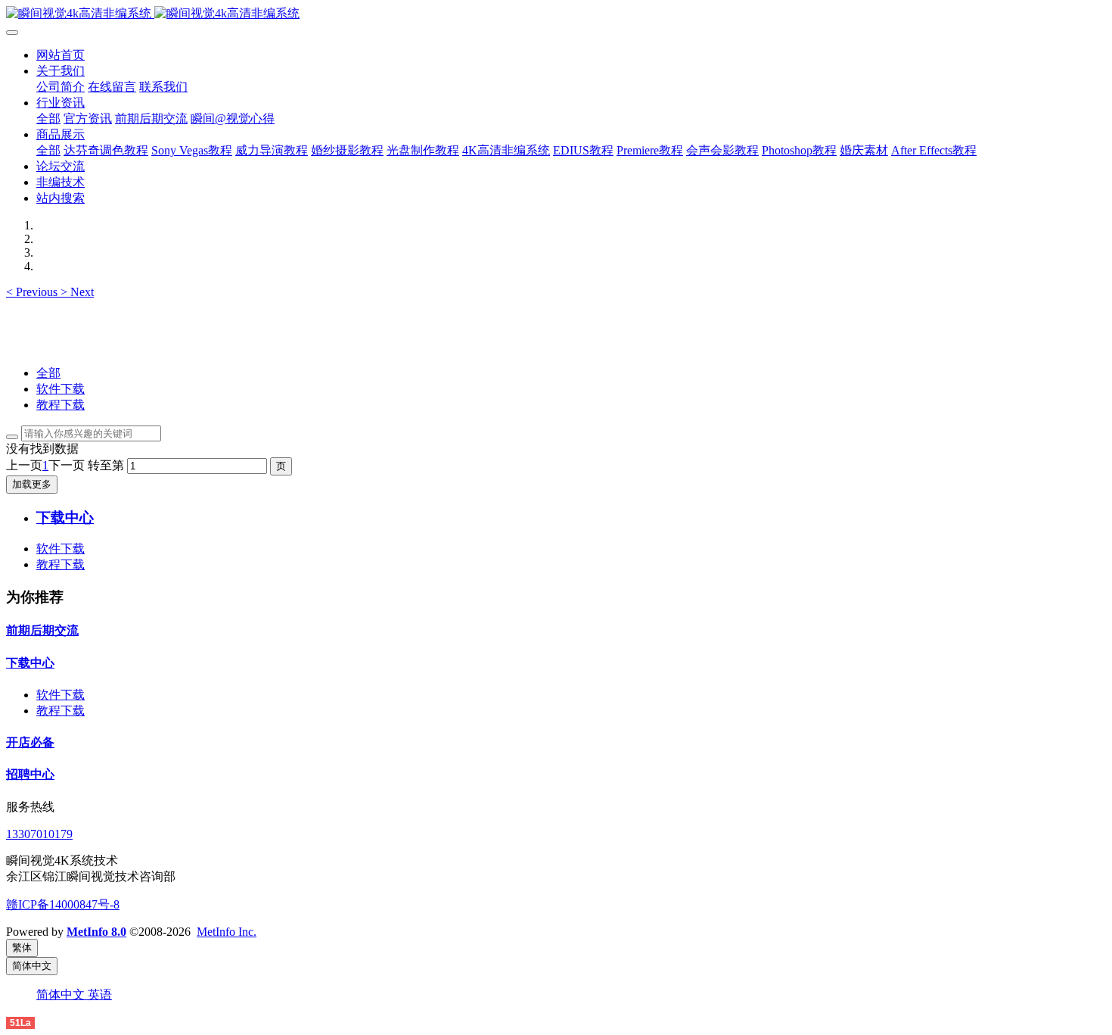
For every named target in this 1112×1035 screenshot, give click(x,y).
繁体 (22, 947)
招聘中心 (30, 774)
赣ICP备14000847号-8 (63, 904)
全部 (48, 118)
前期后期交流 (42, 630)
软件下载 (60, 388)
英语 (100, 994)
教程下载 (60, 404)
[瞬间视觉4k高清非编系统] (556, 14)
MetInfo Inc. (226, 931)
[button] (33, 291)
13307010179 (39, 834)
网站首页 (60, 54)
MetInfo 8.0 (96, 931)
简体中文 (62, 994)
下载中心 (30, 662)
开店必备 (30, 742)
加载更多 (31, 484)
